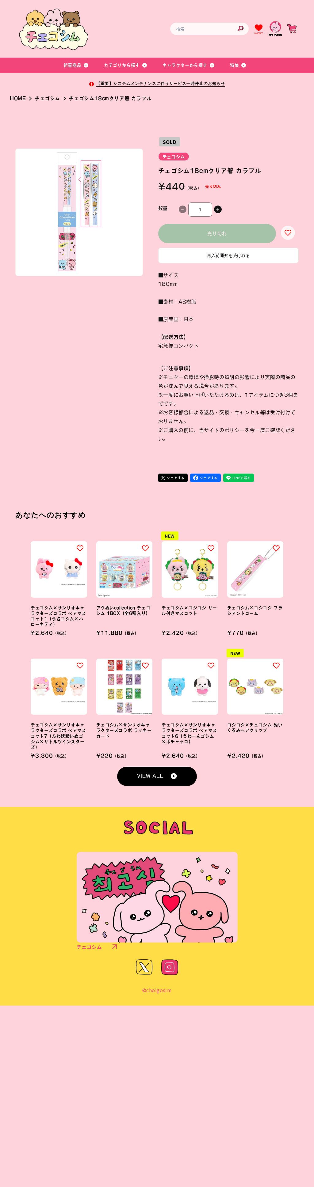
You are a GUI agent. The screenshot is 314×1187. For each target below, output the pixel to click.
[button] (76, 65)
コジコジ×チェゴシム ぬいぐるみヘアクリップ (255, 727)
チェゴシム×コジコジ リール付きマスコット (189, 610)
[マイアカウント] (275, 29)
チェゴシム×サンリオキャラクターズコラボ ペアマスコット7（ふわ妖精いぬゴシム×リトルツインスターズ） (58, 736)
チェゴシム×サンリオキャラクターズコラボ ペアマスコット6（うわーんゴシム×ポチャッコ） (189, 733)
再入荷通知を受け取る (228, 255)
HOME (18, 98)
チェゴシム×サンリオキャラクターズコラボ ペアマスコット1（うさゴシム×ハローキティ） (58, 616)
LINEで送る (241, 477)
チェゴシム (47, 98)
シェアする (176, 477)
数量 (163, 208)
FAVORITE (259, 33)
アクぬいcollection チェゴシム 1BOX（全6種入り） (123, 610)
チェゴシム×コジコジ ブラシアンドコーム (255, 610)
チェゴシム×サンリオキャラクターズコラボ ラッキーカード (124, 730)
